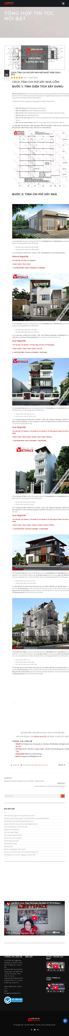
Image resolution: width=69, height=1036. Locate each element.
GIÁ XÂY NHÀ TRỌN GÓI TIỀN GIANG (27, 250)
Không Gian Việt (51, 1025)
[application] (55, 966)
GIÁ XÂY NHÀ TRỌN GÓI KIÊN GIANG (26, 583)
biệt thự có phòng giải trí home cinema (14, 849)
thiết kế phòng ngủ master (11, 841)
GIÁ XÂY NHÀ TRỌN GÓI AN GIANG (25, 502)
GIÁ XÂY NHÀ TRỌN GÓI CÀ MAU (25, 504)
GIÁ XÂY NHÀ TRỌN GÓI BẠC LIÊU (25, 414)
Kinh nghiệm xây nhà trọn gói (39, 765)
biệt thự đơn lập (8, 846)
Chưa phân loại (27, 765)
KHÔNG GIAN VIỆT (40, 736)
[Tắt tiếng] (61, 970)
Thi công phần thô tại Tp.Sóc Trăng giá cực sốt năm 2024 (19, 855)
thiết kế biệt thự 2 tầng (10, 843)
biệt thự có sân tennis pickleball (12, 838)
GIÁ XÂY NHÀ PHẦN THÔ (22, 660)
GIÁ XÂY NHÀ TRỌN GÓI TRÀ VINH (26, 330)
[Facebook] (64, 765)
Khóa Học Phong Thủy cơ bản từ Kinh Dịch (16, 827)
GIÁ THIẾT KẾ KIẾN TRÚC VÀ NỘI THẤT (26, 664)
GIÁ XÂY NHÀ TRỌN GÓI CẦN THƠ (25, 581)
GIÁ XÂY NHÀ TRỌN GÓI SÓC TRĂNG (27, 332)
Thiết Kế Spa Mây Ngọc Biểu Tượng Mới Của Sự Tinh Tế (19, 815)
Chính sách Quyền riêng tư (11, 832)
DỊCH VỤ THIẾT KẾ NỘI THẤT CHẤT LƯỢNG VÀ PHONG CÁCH (21, 852)
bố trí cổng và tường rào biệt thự (13, 835)
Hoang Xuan (16, 765)
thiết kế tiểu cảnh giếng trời (11, 829)
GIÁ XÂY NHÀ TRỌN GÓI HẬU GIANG (27, 247)
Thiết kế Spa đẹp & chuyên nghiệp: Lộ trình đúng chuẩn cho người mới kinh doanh (26, 818)
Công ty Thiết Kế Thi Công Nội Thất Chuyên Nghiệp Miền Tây (21, 824)
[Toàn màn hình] (63, 970)
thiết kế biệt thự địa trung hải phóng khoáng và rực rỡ (18, 821)
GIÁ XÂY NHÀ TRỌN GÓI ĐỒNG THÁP (26, 416)
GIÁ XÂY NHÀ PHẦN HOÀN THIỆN (25, 662)
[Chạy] (48, 970)
